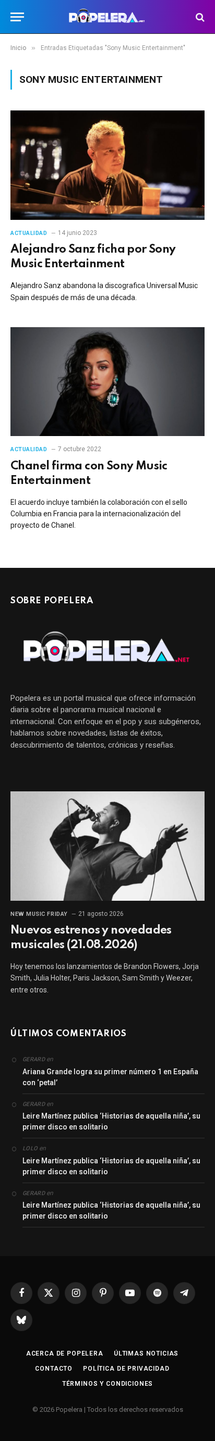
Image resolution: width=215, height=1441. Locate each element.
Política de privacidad (126, 1368)
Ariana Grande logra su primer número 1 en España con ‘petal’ (110, 1077)
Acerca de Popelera (64, 1353)
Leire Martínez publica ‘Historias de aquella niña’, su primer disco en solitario (111, 1121)
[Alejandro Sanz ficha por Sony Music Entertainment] (107, 164)
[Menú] (17, 17)
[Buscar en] (199, 17)
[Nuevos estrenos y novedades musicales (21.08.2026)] (107, 845)
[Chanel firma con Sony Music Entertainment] (107, 381)
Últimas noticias (146, 1353)
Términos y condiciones (107, 1383)
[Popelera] (107, 17)
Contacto (54, 1368)
